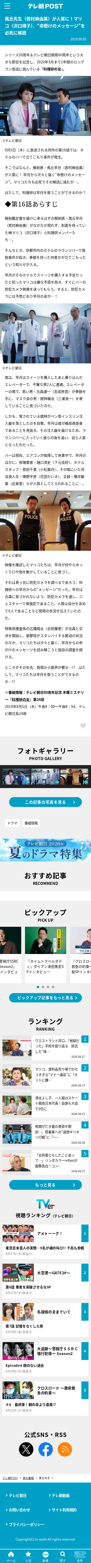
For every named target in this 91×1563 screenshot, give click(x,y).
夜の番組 (28, 1478)
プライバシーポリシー (26, 1524)
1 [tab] (38, 987)
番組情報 (31, 822)
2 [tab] (43, 987)
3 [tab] (48, 987)
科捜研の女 (21, 699)
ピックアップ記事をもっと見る (45, 997)
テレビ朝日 (18, 1495)
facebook (45, 1449)
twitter (26, 1449)
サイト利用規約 (64, 1509)
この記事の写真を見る (45, 802)
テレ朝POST (45, 6)
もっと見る (45, 1185)
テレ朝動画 (61, 1495)
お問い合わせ (19, 1509)
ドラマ (12, 822)
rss (65, 1449)
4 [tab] (53, 987)
